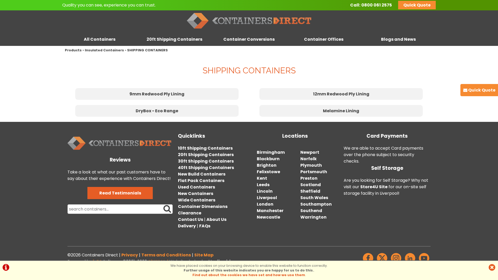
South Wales (314, 198)
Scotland (310, 185)
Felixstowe (268, 172)
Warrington (313, 217)
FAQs (204, 226)
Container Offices (323, 39)
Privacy (129, 255)
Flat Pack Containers (201, 181)
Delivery (187, 226)
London (265, 204)
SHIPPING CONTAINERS (147, 50)
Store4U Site (374, 187)
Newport (309, 152)
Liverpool (267, 198)
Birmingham (271, 152)
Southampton (316, 204)
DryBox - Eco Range (157, 111)
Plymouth (311, 165)
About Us (216, 219)
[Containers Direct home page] (249, 30)
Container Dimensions (202, 206)
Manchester (270, 211)
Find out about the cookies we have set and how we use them (248, 275)
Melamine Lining (341, 111)
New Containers (195, 194)
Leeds (263, 185)
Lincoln (265, 191)
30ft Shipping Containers (206, 161)
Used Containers (196, 187)
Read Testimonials (120, 193)
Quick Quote (417, 5)
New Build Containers (201, 174)
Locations (295, 135)
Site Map (203, 255)
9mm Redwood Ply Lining (156, 94)
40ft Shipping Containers (206, 168)
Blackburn (268, 159)
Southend (311, 211)
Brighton (266, 165)
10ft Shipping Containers (205, 148)
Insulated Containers (104, 50)
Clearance (189, 213)
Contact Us (190, 219)
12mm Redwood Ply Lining (341, 94)
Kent (262, 178)
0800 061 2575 (376, 5)
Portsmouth (313, 172)
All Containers (99, 39)
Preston (308, 178)
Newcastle (268, 217)
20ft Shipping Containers (174, 39)
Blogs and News (398, 39)
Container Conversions (249, 39)
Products (73, 50)
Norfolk (308, 159)
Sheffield (310, 191)
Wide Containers (196, 200)
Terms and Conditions (166, 255)
